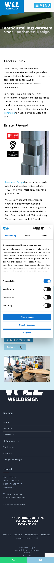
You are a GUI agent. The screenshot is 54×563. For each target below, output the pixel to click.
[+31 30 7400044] (13, 560)
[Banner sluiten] (50, 228)
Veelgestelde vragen (13, 459)
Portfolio (7, 428)
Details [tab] (27, 235)
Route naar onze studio (14, 504)
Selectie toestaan (27, 325)
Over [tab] (44, 235)
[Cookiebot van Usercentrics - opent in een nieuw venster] (33, 228)
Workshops (8, 447)
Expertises (8, 434)
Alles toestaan (27, 317)
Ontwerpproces (11, 441)
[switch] (44, 289)
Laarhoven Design (32, 32)
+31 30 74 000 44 (14, 494)
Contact (29, 538)
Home (6, 422)
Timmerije (9, 112)
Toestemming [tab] (9, 235)
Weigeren (27, 333)
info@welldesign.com (16, 497)
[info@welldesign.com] (40, 560)
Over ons (7, 453)
